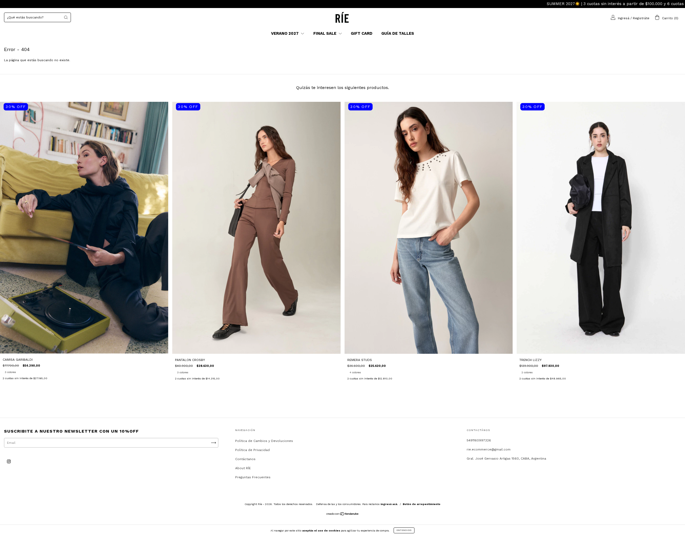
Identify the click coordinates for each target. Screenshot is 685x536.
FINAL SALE (325, 33)
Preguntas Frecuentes (253, 477)
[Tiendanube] (342, 514)
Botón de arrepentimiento (421, 504)
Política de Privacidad (252, 450)
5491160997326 (479, 440)
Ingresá (623, 18)
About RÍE (243, 468)
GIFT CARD (361, 33)
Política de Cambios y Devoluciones (264, 441)
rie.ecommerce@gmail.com (489, 449)
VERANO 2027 (285, 33)
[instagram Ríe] (9, 461)
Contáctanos (245, 459)
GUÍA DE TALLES (397, 33)
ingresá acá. (389, 504)
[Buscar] (65, 17)
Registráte (641, 18)
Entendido (404, 530)
